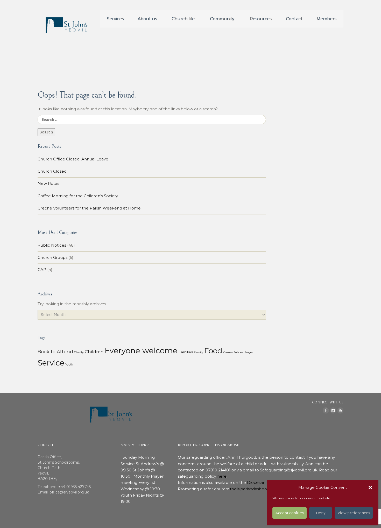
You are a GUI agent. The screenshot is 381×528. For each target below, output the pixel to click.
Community (222, 18)
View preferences (353, 513)
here (222, 476)
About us (147, 18)
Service (51, 362)
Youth (69, 364)
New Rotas (48, 183)
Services (115, 18)
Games (228, 352)
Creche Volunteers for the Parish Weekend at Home (89, 208)
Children (94, 351)
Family (198, 352)
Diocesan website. (265, 482)
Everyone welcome (141, 350)
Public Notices (52, 245)
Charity (79, 352)
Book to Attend (55, 352)
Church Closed (52, 171)
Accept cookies (289, 513)
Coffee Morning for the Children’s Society (78, 195)
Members (326, 18)
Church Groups (52, 257)
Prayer (248, 352)
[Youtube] (340, 410)
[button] (370, 487)
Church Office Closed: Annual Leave (73, 159)
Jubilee (238, 352)
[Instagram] (333, 410)
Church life (183, 18)
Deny (321, 513)
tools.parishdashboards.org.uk (259, 488)
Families (186, 352)
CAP (42, 269)
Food (213, 350)
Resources (260, 18)
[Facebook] (326, 410)
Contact (294, 18)
